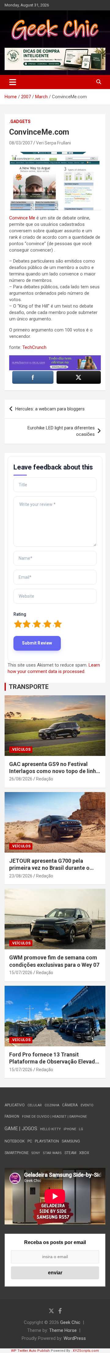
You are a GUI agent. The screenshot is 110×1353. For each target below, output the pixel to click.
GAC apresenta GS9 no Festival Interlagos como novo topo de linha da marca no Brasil (54, 771)
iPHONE (70, 1129)
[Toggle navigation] (13, 82)
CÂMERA (70, 1105)
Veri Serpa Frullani (53, 142)
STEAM (70, 1153)
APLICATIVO (15, 1105)
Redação (44, 778)
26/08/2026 (20, 778)
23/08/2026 (20, 875)
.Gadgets (20, 121)
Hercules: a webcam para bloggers (50, 409)
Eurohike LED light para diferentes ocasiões (61, 431)
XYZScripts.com (86, 1351)
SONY (35, 1153)
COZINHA (52, 1105)
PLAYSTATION (47, 1141)
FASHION (12, 1116)
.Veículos (21, 749)
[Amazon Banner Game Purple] (55, 358)
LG (81, 1129)
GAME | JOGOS (21, 1128)
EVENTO (87, 1105)
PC (30, 1141)
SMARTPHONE (17, 1153)
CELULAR (35, 1105)
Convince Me (22, 218)
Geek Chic (70, 1322)
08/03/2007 (20, 142)
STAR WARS (52, 1153)
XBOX (84, 1152)
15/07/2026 (20, 972)
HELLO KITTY (50, 1129)
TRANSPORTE (29, 686)
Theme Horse (63, 1330)
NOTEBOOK (15, 1141)
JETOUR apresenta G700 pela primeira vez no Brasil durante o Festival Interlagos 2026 (49, 868)
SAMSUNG (71, 1141)
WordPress (75, 1338)
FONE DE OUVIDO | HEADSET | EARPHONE (54, 1117)
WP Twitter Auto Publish (30, 1351)
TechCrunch (34, 347)
